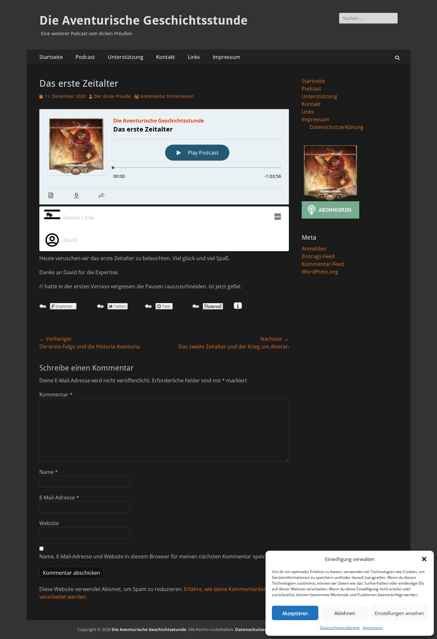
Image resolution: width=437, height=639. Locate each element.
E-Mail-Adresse (59, 497)
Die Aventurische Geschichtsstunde (143, 20)
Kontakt (165, 56)
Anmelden (314, 248)
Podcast (85, 56)
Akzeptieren (295, 613)
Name (48, 471)
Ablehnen (344, 613)
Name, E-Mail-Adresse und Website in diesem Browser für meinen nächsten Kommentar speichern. (158, 556)
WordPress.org (320, 271)
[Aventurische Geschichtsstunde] (277, 217)
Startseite (51, 56)
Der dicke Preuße (112, 96)
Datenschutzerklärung (340, 627)
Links (194, 56)
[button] (424, 559)
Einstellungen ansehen (399, 613)
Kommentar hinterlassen (167, 96)
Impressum (373, 627)
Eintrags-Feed (318, 256)
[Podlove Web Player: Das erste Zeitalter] (164, 156)
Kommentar (56, 394)
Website (49, 523)
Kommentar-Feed (323, 264)
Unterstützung (125, 56)
